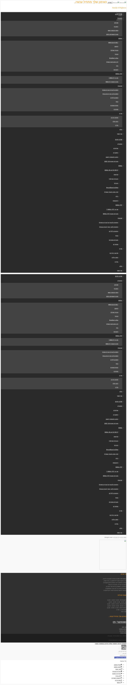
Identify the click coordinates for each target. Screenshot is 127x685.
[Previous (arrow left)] (125, 653)
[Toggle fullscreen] (121, 651)
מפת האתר (123, 633)
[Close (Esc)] (125, 651)
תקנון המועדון (122, 629)
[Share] (123, 651)
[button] (120, 657)
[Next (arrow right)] (123, 653)
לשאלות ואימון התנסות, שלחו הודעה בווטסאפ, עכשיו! (110, 644)
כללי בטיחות (123, 631)
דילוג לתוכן (123, 655)
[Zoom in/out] (119, 651)
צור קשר (124, 627)
